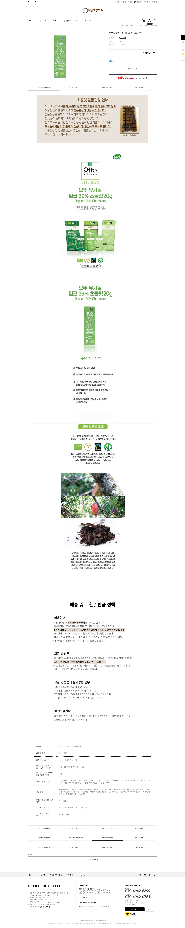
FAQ (149, 909)
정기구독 (43, 21)
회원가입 (123, 2)
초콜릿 (132, 25)
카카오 (126, 25)
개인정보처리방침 (56, 875)
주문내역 (139, 2)
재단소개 (31, 875)
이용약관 (42, 875)
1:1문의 (154, 2)
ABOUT (88, 21)
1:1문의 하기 (135, 909)
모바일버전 (81, 875)
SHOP (54, 21)
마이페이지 (147, 2)
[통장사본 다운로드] (100, 889)
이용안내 (70, 875)
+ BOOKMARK (34, 2)
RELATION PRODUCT (76, 88)
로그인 (117, 2)
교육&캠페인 (66, 21)
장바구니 (131, 2)
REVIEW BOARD (107, 88)
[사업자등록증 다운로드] (53, 902)
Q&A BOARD (139, 88)
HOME (121, 25)
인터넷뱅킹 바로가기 (84, 897)
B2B (78, 21)
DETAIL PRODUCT (44, 88)
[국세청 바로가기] (45, 907)
